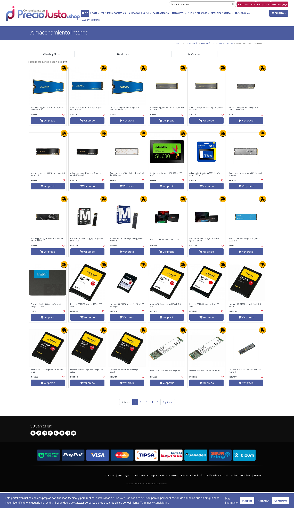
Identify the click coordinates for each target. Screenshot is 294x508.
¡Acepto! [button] (247, 500)
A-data (34, 115)
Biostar (74, 246)
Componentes (225, 43)
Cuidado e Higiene (139, 13)
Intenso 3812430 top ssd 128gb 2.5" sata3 (86, 305)
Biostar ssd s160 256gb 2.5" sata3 (164, 240)
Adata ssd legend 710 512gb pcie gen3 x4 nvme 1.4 (124, 109)
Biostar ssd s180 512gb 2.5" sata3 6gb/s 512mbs (204, 240)
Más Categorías (90, 20)
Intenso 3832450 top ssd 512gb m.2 (205, 371)
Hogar (93, 13)
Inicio (84, 13)
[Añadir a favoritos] (63, 115)
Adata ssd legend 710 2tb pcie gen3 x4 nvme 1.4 (86, 109)
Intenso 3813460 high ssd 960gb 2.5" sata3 (126, 371)
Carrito (279, 13)
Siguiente (168, 402)
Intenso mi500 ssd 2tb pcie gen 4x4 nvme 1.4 (245, 371)
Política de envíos (169, 475)
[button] (123, 54)
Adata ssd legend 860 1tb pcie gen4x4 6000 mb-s (167, 109)
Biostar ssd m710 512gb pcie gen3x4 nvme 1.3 (86, 240)
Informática (208, 43)
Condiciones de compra (145, 475)
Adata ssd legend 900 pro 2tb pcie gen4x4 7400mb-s (85, 174)
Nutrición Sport (197, 13)
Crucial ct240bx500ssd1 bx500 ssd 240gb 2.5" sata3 (46, 305)
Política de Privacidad (217, 475)
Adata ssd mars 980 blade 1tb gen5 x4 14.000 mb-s (127, 174)
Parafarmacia (161, 13)
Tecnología (242, 13)
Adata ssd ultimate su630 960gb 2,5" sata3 (166, 174)
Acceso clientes (247, 4)
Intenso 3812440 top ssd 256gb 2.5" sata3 (166, 305)
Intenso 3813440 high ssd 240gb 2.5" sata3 (47, 371)
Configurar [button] (280, 500)
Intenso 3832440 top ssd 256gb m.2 (166, 371)
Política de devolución (192, 475)
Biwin (231, 246)
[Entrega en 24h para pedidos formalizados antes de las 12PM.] (64, 68)
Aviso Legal (123, 475)
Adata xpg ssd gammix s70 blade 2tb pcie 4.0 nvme (47, 240)
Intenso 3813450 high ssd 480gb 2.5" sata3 (86, 371)
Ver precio (49, 120)
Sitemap (258, 475)
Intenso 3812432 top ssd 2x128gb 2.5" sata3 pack (127, 305)
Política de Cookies (240, 475)
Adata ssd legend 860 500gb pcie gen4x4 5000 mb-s (243, 109)
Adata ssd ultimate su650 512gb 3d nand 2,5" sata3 (204, 174)
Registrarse (264, 4)
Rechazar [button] (263, 500)
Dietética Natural (221, 13)
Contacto (110, 475)
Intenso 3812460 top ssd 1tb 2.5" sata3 (204, 305)
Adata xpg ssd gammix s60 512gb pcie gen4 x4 (246, 174)
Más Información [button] (232, 500)
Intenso (74, 311)
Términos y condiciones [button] (154, 502)
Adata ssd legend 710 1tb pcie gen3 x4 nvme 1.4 (47, 109)
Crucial (34, 311)
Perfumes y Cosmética (113, 13)
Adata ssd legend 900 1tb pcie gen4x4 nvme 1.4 (48, 174)
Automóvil (178, 13)
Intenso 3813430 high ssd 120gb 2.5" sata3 (245, 305)
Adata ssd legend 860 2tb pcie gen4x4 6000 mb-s (206, 109)
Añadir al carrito (48, 128)
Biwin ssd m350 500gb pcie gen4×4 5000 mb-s (244, 240)
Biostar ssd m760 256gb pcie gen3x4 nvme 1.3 (126, 240)
